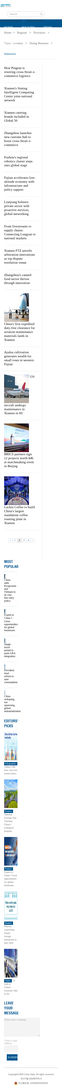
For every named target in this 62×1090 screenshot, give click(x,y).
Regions (10, 44)
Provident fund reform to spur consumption (10, 676)
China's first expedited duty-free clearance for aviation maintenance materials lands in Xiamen (19, 332)
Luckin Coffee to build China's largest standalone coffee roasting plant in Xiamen (19, 515)
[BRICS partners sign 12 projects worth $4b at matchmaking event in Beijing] (16, 437)
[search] (41, 14)
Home (8, 27)
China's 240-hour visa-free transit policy (10, 770)
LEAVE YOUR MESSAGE (11, 1008)
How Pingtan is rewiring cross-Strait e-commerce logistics (19, 72)
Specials (11, 35)
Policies (28, 27)
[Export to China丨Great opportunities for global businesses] (11, 851)
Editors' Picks (11, 723)
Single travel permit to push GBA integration (9, 650)
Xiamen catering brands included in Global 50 (16, 116)
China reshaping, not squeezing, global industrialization (10, 704)
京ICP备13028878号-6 (31, 1078)
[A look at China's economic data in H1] (11, 963)
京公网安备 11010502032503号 (33, 1083)
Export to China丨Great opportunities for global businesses (10, 622)
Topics (32, 35)
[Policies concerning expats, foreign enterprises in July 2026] (11, 905)
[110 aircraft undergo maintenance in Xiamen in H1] (16, 388)
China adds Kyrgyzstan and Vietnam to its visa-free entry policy (10, 590)
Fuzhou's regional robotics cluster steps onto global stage (18, 161)
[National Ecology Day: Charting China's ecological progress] (11, 793)
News (47, 27)
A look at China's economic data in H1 (11, 987)
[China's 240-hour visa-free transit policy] (11, 746)
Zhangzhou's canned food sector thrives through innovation (17, 279)
